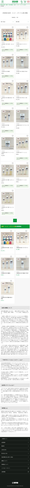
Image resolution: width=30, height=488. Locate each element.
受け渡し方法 (4, 453)
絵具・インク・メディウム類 (9, 226)
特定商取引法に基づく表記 (7, 457)
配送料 (3, 446)
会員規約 (3, 442)
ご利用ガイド (4, 438)
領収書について (5, 464)
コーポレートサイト (6, 468)
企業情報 (3, 471)
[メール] (28, 2)
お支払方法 (4, 449)
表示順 (17, 21)
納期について (4, 460)
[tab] (7, 21)
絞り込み (3, 21)
